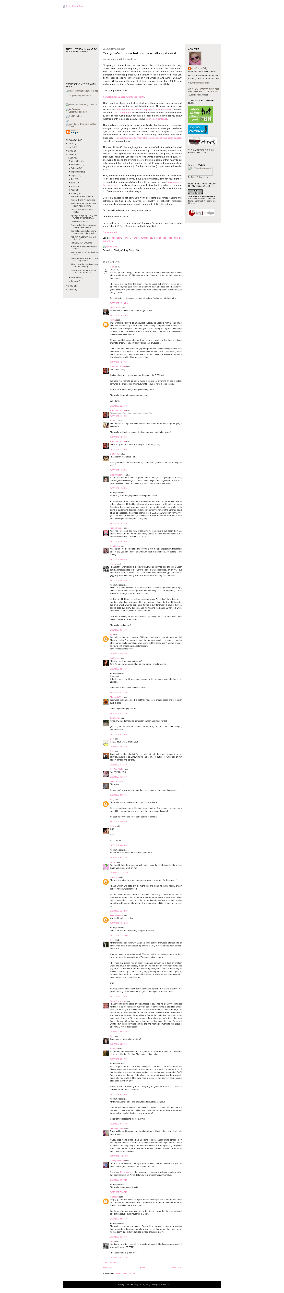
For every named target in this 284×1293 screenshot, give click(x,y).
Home (142, 1267)
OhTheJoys (115, 658)
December (76, 161)
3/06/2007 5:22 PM (118, 1044)
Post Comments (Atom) (125, 1273)
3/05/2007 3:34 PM (118, 630)
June (73, 183)
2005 (70, 289)
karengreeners (116, 915)
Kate (112, 1036)
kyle (112, 634)
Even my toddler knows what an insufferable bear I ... (83, 226)
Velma (113, 320)
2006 (70, 286)
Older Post (177, 1267)
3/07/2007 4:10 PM (118, 1237)
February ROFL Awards (81, 243)
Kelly (112, 940)
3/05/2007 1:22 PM (118, 449)
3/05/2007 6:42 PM (118, 765)
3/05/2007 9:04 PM (118, 845)
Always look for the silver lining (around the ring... (84, 265)
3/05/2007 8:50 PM (118, 821)
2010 (70, 147)
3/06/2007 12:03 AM (119, 911)
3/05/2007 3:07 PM (118, 580)
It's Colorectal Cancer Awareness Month (123, 97)
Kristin (113, 826)
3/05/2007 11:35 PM (119, 873)
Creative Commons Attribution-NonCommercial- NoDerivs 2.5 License (202, 201)
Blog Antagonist (117, 475)
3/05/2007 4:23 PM (118, 692)
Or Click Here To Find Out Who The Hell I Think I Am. (203, 90)
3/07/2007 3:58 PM (118, 1219)
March (74, 193)
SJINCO (113, 421)
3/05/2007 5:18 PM (118, 734)
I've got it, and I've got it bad (83, 200)
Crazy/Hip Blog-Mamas (78, 96)
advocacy (116, 238)
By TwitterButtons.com (198, 177)
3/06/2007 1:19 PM (118, 996)
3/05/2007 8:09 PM (118, 795)
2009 (70, 151)
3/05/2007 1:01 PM (118, 362)
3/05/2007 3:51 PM (118, 669)
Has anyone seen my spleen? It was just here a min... (84, 271)
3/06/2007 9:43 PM (118, 1124)
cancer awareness (142, 238)
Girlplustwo (115, 718)
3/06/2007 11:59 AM (119, 935)
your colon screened (156, 119)
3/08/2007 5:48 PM (118, 1258)
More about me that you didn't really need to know (84, 204)
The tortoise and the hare (82, 196)
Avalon (113, 564)
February (75, 277)
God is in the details (80, 221)
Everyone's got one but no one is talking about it (84, 259)
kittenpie (114, 1048)
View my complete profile (199, 83)
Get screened (110, 232)
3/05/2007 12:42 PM (119, 315)
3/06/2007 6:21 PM (118, 1059)
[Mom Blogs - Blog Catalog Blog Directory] (82, 126)
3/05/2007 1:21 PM (118, 406)
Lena (112, 1241)
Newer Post (108, 1267)
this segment (125, 1172)
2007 (70, 158)
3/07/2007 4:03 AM (118, 1180)
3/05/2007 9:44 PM (118, 858)
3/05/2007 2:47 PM (118, 541)
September (76, 172)
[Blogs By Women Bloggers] (67, 122)
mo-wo (113, 862)
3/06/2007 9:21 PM (118, 1094)
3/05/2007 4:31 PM (118, 713)
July (73, 179)
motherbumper (116, 528)
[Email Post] (137, 250)
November (76, 164)
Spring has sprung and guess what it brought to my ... (84, 216)
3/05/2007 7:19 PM (118, 777)
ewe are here (116, 781)
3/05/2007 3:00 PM (118, 559)
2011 (70, 144)
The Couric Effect (122, 112)
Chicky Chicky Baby (198, 68)
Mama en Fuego (117, 1128)
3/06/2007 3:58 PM (118, 1032)
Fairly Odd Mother (118, 1001)
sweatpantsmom (117, 1161)
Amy (112, 799)
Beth (112, 739)
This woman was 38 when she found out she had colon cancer (148, 138)
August (74, 175)
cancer (126, 238)
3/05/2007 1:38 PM (118, 488)
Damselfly (114, 454)
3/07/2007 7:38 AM (118, 1192)
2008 (70, 154)
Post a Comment (110, 1262)
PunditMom (115, 546)
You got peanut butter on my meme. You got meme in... (83, 232)
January (75, 281)
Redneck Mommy (118, 367)
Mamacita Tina (116, 697)
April (73, 190)
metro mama (115, 308)
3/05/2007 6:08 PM (118, 747)
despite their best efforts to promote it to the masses (145, 109)
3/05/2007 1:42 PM (118, 523)
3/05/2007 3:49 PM (118, 654)
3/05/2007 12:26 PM (119, 303)
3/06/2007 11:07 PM (119, 1156)
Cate (112, 267)
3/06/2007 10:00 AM (119, 923)
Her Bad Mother (117, 769)
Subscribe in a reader (198, 95)
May (73, 186)
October (74, 168)
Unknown (114, 877)
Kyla (112, 751)
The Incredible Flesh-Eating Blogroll (201, 151)
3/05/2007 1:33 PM (118, 470)
